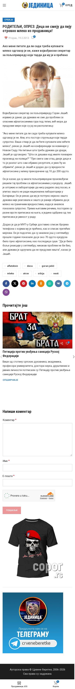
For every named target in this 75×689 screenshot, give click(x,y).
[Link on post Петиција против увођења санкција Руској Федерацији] (37, 330)
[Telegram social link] (67, 283)
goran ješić (48, 265)
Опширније (10, 379)
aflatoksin (12, 265)
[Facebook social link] (6, 283)
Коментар (9, 420)
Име (6, 461)
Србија (8, 20)
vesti (56, 273)
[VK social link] (58, 283)
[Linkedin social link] (32, 283)
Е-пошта (8, 476)
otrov (26, 273)
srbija (41, 273)
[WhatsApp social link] (49, 283)
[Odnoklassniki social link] (41, 283)
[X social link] (14, 283)
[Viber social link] (6, 292)
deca (30, 265)
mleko (10, 273)
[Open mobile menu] (4, 5)
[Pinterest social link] (23, 283)
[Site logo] (37, 5)
